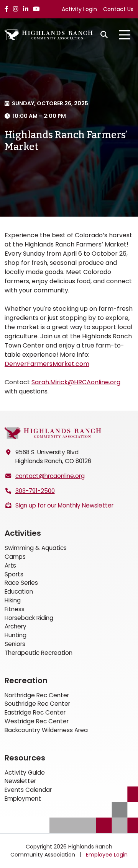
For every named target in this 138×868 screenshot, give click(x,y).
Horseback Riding (29, 618)
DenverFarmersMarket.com (47, 363)
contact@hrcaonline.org (50, 476)
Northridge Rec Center (37, 695)
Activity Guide (25, 772)
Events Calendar (28, 790)
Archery (15, 626)
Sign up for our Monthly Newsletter (64, 505)
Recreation (26, 680)
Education (19, 591)
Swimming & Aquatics (36, 548)
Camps (15, 557)
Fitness (15, 609)
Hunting (15, 635)
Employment (23, 799)
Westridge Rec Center (37, 721)
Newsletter (20, 781)
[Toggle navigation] (124, 34)
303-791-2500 (35, 491)
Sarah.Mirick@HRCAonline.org (75, 382)
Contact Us (118, 9)
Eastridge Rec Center (35, 712)
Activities (23, 533)
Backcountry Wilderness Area (46, 730)
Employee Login (107, 854)
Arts (10, 565)
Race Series (21, 583)
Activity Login (79, 9)
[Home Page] (53, 433)
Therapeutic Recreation (38, 653)
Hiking (13, 600)
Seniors (15, 644)
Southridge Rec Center (37, 704)
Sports (14, 574)
